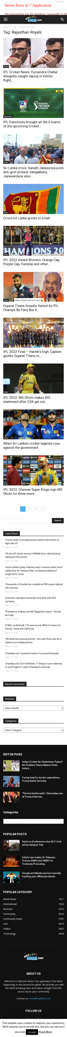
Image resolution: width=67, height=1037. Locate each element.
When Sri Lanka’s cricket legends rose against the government (31, 446)
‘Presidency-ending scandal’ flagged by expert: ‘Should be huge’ (33, 613)
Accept (31, 1032)
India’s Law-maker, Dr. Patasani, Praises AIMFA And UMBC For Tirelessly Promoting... (38, 860)
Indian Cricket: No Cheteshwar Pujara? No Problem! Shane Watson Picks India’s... (42, 765)
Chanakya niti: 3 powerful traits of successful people (32, 653)
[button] (62, 19)
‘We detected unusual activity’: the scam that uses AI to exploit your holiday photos (33, 641)
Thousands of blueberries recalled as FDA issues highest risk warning (34, 586)
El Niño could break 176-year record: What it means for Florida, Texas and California (33, 627)
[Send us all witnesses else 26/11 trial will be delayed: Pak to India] (11, 845)
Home (6, 27)
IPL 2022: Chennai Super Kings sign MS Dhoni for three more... (32, 492)
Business (8, 116)
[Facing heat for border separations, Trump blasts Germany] (11, 781)
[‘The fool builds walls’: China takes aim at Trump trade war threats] (11, 797)
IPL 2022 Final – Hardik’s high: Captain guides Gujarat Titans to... (32, 354)
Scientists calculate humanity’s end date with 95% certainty (30, 600)
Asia (6, 66)
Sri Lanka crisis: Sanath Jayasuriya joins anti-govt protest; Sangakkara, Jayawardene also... (33, 172)
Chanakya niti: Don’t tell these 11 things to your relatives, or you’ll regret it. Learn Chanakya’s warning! (33, 665)
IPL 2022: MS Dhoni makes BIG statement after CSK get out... (26, 400)
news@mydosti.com (39, 998)
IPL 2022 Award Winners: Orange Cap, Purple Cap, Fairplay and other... (31, 262)
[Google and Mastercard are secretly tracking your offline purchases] (11, 877)
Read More (45, 1032)
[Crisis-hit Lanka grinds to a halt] (33, 199)
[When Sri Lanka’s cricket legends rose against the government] (33, 424)
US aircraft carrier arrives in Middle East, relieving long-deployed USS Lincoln (33, 555)
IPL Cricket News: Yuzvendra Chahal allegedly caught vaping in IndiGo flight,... (30, 76)
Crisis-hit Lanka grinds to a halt (26, 218)
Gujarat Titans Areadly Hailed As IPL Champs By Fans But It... (31, 308)
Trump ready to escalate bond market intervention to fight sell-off (32, 542)
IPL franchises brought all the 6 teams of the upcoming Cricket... (31, 124)
